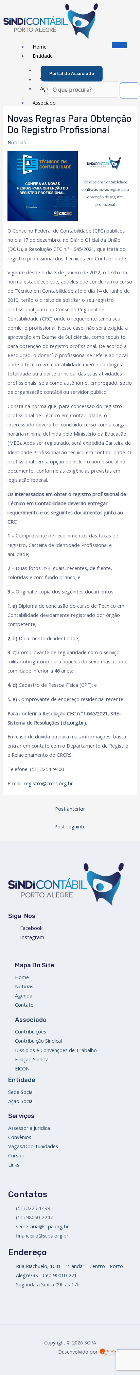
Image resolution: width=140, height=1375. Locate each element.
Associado (44, 102)
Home (40, 46)
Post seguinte (70, 826)
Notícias (16, 142)
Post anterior (70, 808)
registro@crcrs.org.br (48, 783)
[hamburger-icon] (119, 45)
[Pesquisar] (130, 90)
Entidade (43, 55)
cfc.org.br (73, 722)
